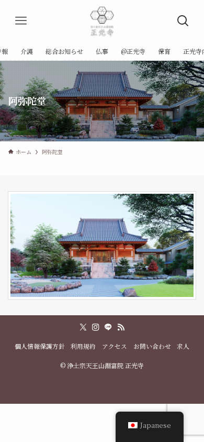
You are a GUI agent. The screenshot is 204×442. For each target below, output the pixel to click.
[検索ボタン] (183, 21)
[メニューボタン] (21, 21)
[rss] (121, 327)
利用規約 (83, 346)
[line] (108, 327)
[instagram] (95, 327)
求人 (183, 346)
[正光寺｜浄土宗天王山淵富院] (102, 21)
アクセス (114, 346)
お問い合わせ (152, 346)
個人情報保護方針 (40, 346)
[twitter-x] (83, 327)
